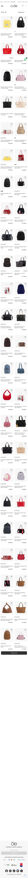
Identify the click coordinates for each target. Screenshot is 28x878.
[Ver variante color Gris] (2, 244)
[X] (21, 871)
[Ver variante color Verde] (17, 191)
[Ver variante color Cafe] (17, 643)
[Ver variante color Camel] (1, 191)
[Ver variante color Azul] (1, 430)
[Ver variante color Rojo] (2, 297)
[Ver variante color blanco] (16, 164)
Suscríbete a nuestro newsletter (14, 847)
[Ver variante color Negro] (2, 217)
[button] (23, 6)
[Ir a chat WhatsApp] (25, 59)
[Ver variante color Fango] (1, 510)
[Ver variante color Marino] (2, 191)
